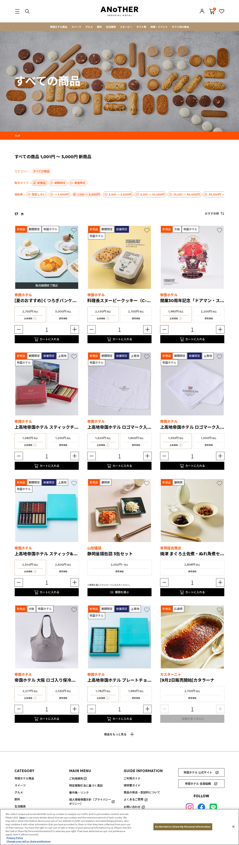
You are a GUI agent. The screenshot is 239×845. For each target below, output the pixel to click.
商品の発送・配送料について (142, 792)
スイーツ (76, 26)
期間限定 (60, 183)
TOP (17, 135)
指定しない (39, 194)
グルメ (89, 26)
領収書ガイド (132, 785)
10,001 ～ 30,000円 (186, 194)
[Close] (233, 826)
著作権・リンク (79, 792)
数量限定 (80, 183)
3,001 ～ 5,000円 (120, 194)
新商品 (41, 183)
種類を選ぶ (122, 592)
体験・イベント (159, 26)
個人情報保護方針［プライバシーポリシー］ (90, 801)
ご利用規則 (76, 778)
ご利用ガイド (132, 778)
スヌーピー (126, 26)
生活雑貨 (111, 26)
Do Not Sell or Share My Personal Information (182, 826)
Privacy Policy (14, 838)
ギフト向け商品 (180, 26)
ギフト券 (141, 26)
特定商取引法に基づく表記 (86, 785)
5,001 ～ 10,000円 (152, 194)
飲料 (99, 26)
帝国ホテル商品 (58, 26)
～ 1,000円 (61, 194)
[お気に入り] (74, 230)
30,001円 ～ (216, 194)
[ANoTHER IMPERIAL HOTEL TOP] (119, 11)
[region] (119, 827)
